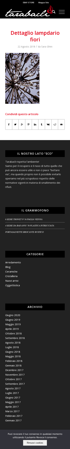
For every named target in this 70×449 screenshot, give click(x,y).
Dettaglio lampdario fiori (35, 36)
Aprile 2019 (12, 328)
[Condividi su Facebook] (8, 124)
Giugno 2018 (12, 351)
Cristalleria (11, 276)
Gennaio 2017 (13, 420)
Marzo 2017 (12, 411)
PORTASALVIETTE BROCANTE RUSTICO (24, 231)
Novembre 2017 (15, 374)
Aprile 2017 (12, 406)
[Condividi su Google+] (22, 124)
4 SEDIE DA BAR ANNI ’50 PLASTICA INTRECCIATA (29, 225)
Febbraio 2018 (13, 361)
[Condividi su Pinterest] (28, 124)
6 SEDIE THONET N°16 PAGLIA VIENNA (23, 219)
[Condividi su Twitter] (15, 124)
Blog (8, 267)
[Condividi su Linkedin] (35, 124)
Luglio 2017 (12, 393)
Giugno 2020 (12, 315)
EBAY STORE (28, 2)
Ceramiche (11, 271)
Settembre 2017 (15, 383)
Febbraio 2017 (13, 415)
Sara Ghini (46, 46)
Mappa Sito (43, 2)
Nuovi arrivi (11, 280)
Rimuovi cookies (35, 443)
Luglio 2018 (12, 347)
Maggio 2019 (13, 324)
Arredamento (13, 262)
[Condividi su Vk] (48, 124)
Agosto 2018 (13, 342)
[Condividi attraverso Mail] (61, 124)
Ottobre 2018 (13, 333)
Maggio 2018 (13, 356)
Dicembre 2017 (14, 370)
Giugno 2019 (12, 319)
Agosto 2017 (13, 388)
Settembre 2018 (15, 338)
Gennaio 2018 (13, 365)
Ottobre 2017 (13, 379)
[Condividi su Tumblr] (41, 124)
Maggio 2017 (13, 402)
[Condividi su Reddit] (55, 124)
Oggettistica (12, 285)
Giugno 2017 (12, 397)
